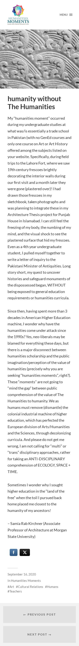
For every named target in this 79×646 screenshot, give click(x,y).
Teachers (15, 591)
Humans (52, 586)
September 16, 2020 (22, 574)
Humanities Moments (26, 580)
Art (11, 586)
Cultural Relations (30, 586)
